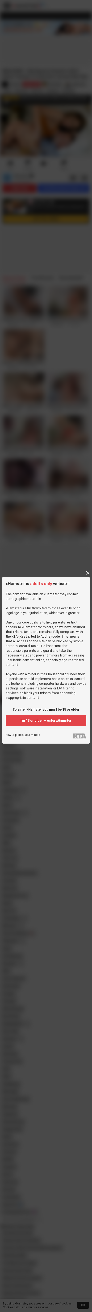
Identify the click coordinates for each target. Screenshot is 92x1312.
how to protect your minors (23, 735)
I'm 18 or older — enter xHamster (46, 720)
